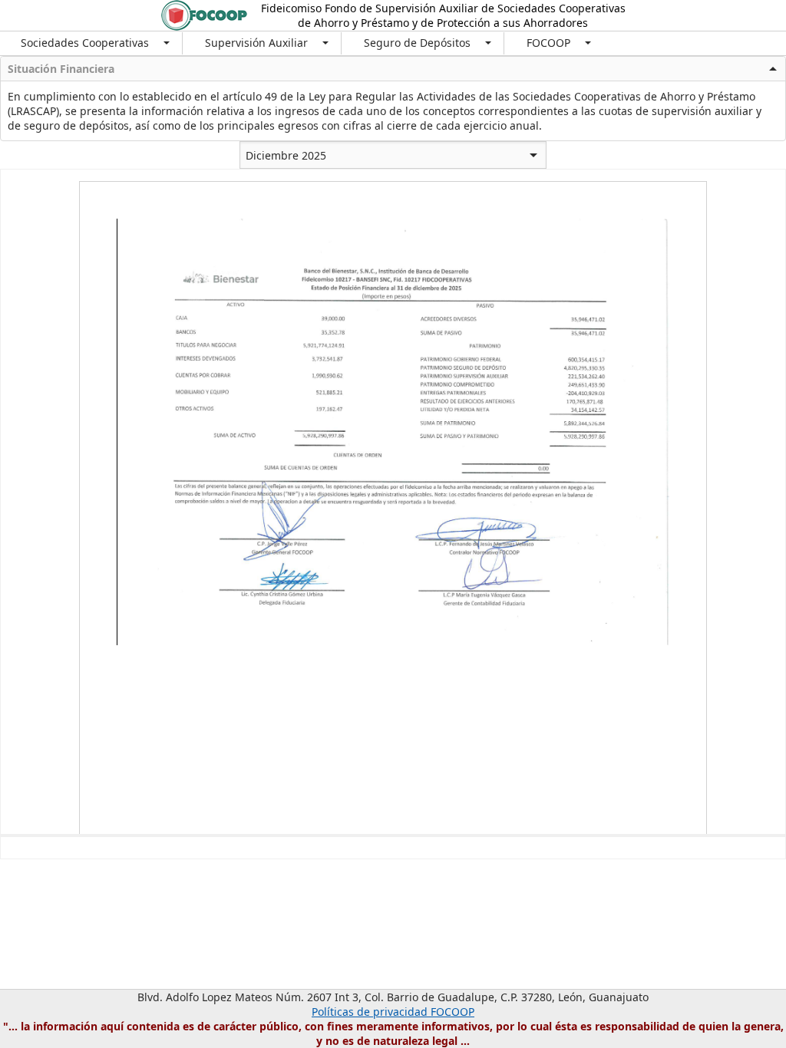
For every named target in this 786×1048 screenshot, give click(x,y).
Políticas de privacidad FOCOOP (393, 1011)
